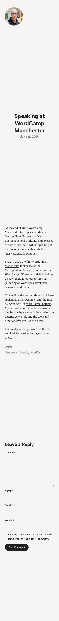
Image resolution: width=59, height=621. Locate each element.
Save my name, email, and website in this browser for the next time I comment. (30, 536)
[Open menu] (52, 16)
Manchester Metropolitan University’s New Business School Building (28, 236)
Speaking (24, 352)
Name (9, 490)
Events (8, 346)
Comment (11, 452)
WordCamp (37, 352)
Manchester (11, 352)
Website (9, 519)
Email (9, 505)
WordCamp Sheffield (38, 304)
